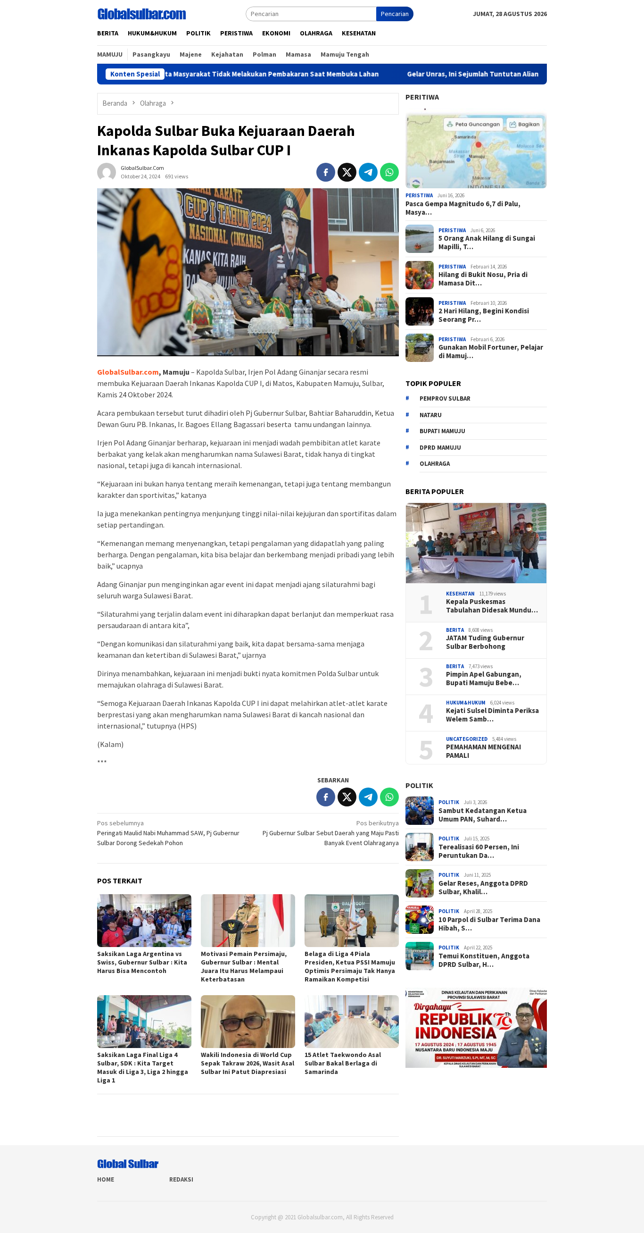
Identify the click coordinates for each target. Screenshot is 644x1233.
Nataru (431, 415)
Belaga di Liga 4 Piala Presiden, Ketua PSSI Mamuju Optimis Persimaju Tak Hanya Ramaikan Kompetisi (350, 966)
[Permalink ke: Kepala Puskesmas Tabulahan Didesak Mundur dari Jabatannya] (476, 543)
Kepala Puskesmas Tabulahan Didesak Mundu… (492, 605)
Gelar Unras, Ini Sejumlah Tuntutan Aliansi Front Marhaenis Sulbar (461, 74)
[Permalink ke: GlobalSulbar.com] (106, 171)
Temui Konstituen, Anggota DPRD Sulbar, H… (483, 960)
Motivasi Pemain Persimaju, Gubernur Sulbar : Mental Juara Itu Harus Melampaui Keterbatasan (244, 966)
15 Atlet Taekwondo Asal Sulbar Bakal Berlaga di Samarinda (343, 1063)
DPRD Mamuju (440, 448)
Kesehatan (460, 593)
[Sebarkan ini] (325, 172)
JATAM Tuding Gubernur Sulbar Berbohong (485, 642)
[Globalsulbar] (141, 13)
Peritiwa (422, 96)
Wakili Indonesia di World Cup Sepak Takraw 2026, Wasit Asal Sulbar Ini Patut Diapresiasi (247, 1063)
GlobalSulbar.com (128, 372)
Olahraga (435, 464)
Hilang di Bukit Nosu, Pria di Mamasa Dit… (483, 278)
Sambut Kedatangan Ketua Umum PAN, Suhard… (482, 814)
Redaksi (181, 1179)
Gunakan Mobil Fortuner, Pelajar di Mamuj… (490, 351)
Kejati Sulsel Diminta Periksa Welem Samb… (492, 714)
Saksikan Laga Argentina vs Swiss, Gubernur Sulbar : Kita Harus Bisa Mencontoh (142, 962)
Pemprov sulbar (445, 398)
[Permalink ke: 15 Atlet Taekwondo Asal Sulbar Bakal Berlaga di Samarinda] (352, 1021)
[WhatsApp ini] (389, 172)
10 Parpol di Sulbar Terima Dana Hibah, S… (489, 923)
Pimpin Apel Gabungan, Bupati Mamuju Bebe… (483, 678)
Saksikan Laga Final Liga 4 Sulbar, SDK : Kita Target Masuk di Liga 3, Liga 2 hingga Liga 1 (142, 1067)
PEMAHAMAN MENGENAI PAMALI (483, 751)
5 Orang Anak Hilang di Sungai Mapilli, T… (486, 242)
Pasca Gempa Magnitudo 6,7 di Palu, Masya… (462, 208)
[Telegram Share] (368, 172)
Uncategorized (466, 739)
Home (105, 1179)
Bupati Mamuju (442, 431)
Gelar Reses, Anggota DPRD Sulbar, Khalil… (483, 887)
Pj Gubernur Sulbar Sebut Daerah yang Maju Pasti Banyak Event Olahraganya (331, 833)
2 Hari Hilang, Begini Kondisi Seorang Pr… (483, 315)
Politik (419, 785)
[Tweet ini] (347, 172)
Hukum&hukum (466, 702)
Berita (455, 630)
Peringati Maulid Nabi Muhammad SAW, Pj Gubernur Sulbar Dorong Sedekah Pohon (168, 833)
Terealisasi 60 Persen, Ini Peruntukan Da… (478, 851)
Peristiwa (419, 195)
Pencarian (395, 13)
